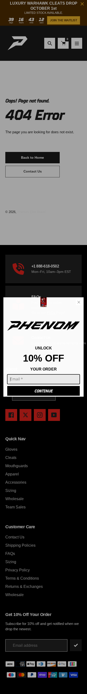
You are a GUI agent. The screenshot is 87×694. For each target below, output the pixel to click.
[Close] (79, 302)
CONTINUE (44, 391)
